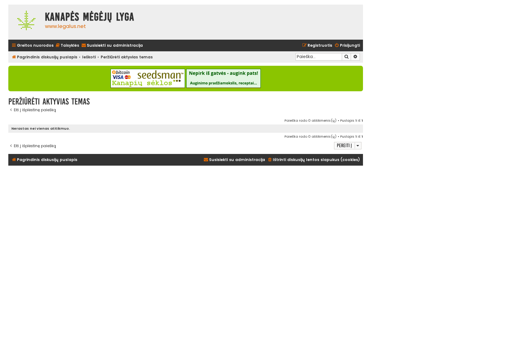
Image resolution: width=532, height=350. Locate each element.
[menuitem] (67, 45)
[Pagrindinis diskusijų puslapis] (25, 22)
